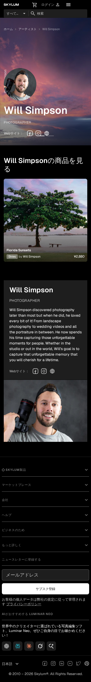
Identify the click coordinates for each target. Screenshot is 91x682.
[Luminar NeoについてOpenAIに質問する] (6, 646)
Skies (12, 256)
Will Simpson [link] (51, 29)
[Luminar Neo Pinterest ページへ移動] (86, 664)
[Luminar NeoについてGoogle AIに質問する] (51, 646)
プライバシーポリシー (23, 604)
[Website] (46, 133)
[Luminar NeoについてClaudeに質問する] (29, 646)
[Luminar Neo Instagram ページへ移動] (53, 664)
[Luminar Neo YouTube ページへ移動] (70, 664)
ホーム (8, 29)
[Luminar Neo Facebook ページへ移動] (44, 664)
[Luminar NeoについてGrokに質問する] (40, 646)
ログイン (50, 4)
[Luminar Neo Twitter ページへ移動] (78, 664)
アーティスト (27, 29)
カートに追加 (45, 225)
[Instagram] (38, 133)
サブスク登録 (45, 589)
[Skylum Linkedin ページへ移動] (61, 664)
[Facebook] (30, 133)
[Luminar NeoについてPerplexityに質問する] (17, 646)
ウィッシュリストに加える (45, 214)
